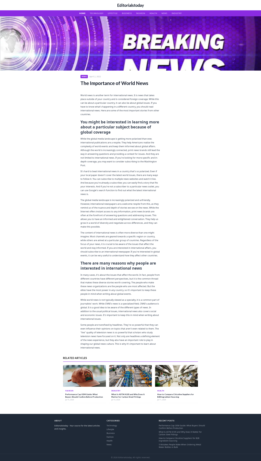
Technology (96, 13)
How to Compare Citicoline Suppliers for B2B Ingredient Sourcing (179, 439)
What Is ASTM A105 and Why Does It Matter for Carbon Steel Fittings (180, 433)
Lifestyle (113, 13)
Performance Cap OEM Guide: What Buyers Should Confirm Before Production (182, 426)
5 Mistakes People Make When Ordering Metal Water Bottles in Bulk (180, 445)
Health (153, 13)
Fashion (140, 13)
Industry (177, 13)
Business (127, 13)
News (164, 13)
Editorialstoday (130, 5)
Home (82, 13)
